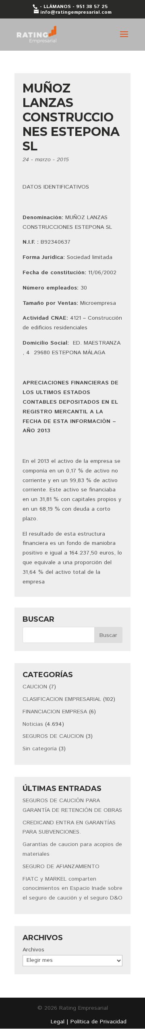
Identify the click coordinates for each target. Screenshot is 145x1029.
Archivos (33, 950)
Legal (57, 1022)
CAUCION (35, 687)
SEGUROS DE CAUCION (53, 736)
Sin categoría (40, 749)
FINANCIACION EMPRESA (55, 712)
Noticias (33, 724)
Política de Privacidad (98, 1022)
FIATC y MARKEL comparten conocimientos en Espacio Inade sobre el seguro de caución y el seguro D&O (72, 888)
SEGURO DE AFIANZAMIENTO (61, 867)
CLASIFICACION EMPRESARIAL (62, 699)
